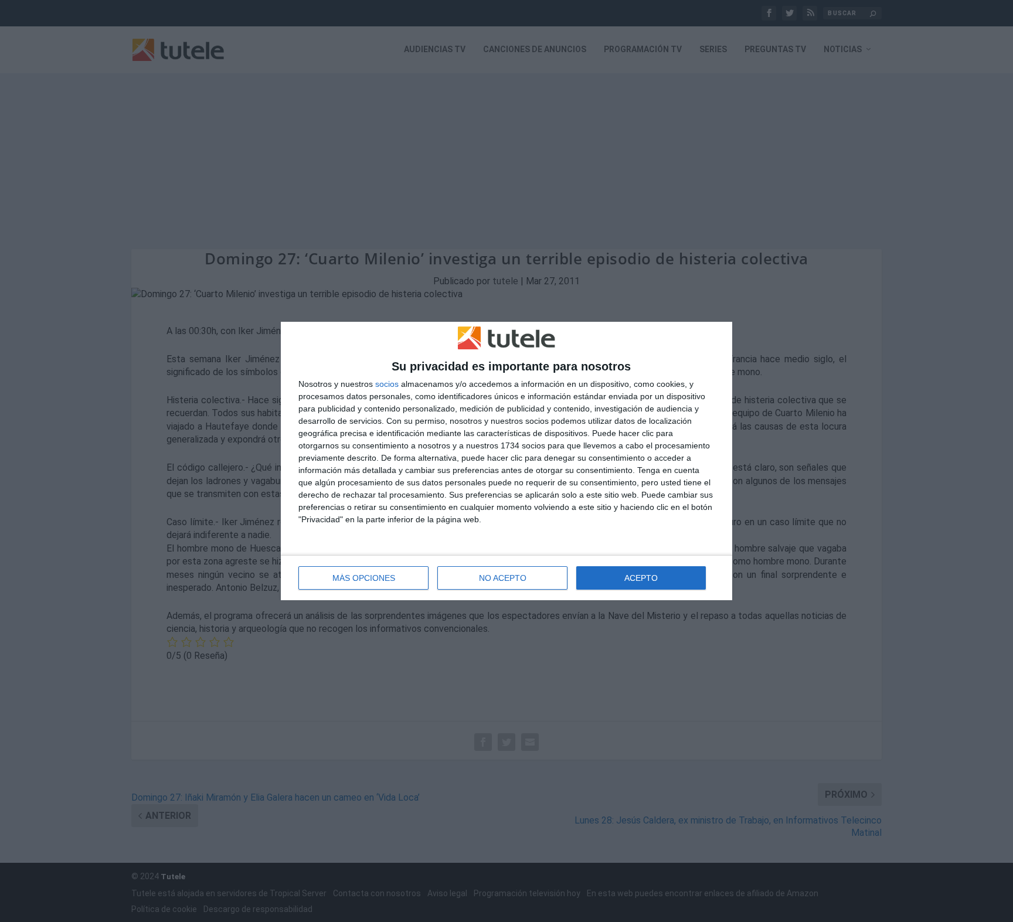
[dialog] (506, 461)
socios (387, 384)
